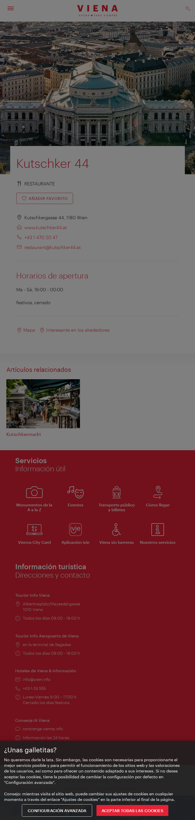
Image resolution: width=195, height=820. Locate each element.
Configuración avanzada (57, 810)
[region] (97, 780)
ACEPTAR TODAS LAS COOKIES (132, 810)
